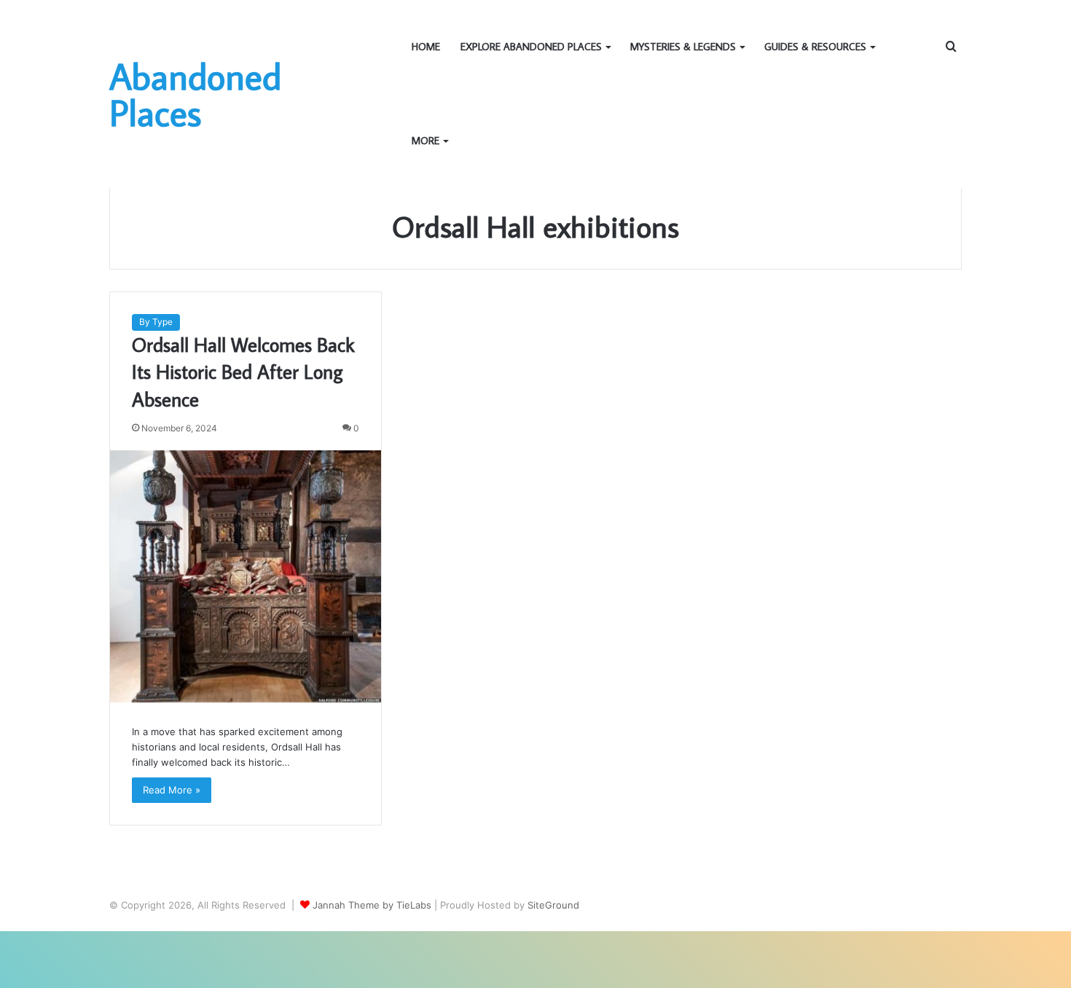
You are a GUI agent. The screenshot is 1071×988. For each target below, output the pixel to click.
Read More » (171, 790)
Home (426, 46)
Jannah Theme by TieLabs (372, 905)
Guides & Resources (815, 46)
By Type (156, 321)
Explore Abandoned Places (531, 46)
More (425, 140)
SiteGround (553, 905)
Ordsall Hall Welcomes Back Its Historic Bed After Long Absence (243, 372)
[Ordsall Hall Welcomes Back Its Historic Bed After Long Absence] (245, 576)
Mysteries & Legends (683, 46)
